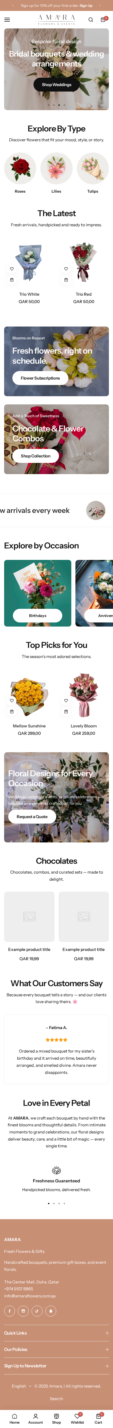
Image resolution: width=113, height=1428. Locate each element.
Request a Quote (32, 816)
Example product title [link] (29, 949)
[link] (29, 917)
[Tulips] (93, 168)
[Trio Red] (84, 262)
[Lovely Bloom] (84, 694)
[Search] (91, 20)
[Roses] (20, 168)
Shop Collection (35, 456)
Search (56, 1398)
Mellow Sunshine (29, 725)
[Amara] (56, 20)
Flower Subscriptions (40, 378)
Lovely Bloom (84, 725)
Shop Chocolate (56, 81)
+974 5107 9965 (18, 1288)
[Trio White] (29, 262)
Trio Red (84, 294)
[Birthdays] (37, 593)
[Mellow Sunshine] (29, 694)
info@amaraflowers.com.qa (30, 1295)
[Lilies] (56, 168)
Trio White (29, 294)
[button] (12, 5)
